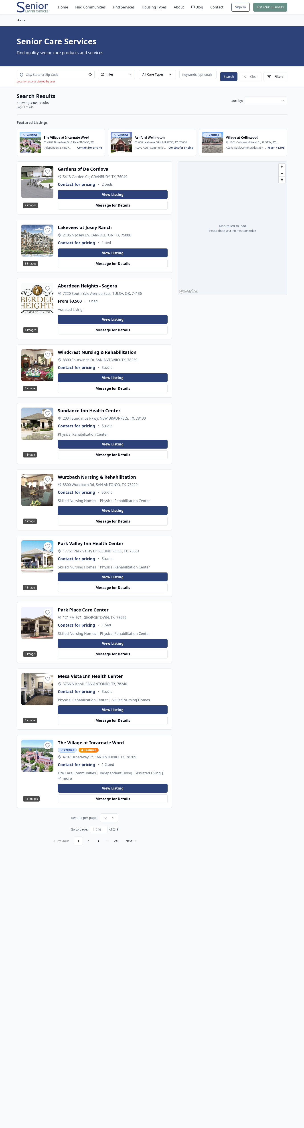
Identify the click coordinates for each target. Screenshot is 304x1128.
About (179, 7)
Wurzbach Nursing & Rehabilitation (97, 477)
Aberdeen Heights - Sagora (87, 286)
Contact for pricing (76, 184)
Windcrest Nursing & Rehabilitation (97, 352)
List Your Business (270, 7)
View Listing (113, 194)
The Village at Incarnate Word (91, 743)
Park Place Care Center (83, 610)
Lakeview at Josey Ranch (85, 227)
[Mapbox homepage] (189, 291)
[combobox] (116, 74)
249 (116, 841)
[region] (232, 228)
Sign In (240, 7)
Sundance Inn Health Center (89, 411)
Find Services (124, 7)
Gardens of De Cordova (83, 169)
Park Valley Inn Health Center (91, 543)
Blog (199, 7)
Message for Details (112, 205)
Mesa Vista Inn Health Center (90, 676)
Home (63, 7)
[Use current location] (90, 74)
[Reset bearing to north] (282, 179)
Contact (216, 7)
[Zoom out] (282, 173)
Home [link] (21, 20)
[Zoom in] (282, 167)
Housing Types (154, 7)
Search (229, 76)
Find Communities (90, 7)
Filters (279, 76)
